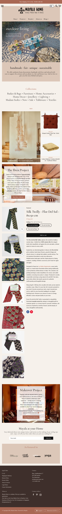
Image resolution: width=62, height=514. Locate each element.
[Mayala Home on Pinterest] (37, 495)
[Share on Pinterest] (31, 311)
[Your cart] (59, 6)
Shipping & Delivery (7, 475)
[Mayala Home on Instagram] (40, 495)
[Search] (56, 6)
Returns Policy (5, 478)
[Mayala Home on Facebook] (33, 495)
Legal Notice (5, 484)
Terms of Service (6, 482)
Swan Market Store (15, 498)
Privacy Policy (5, 480)
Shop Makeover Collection (31, 417)
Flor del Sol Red (46, 225)
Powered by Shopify (22, 510)
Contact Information (6, 487)
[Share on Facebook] (27, 311)
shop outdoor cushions (13, 35)
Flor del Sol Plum (32, 229)
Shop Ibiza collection (18, 197)
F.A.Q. (3, 473)
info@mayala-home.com (37, 479)
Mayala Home (14, 510)
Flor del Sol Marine (33, 225)
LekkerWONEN (26, 174)
